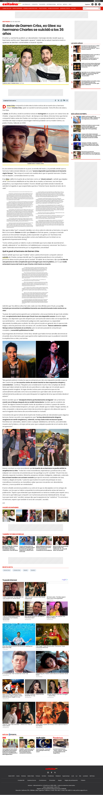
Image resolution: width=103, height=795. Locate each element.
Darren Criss (7, 570)
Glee (7, 179)
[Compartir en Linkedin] (64, 100)
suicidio (5, 257)
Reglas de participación (71, 780)
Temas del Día (6, 8)
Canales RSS (21, 780)
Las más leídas (77, 43)
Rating (73, 8)
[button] (66, 47)
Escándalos (26, 4)
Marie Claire (31, 776)
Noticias (23, 776)
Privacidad (52, 780)
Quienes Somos (31, 780)
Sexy (70, 4)
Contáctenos (42, 780)
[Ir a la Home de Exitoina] (11, 4)
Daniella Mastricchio (30, 8)
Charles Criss (17, 570)
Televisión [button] (42, 4)
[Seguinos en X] (99, 4)
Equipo (60, 780)
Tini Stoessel (43, 8)
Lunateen (85, 776)
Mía (80, 776)
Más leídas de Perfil (79, 114)
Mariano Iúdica (65, 8)
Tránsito (83, 780)
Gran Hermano (17, 8)
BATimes (92, 776)
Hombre (44, 776)
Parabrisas (51, 776)
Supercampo (66, 776)
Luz (76, 776)
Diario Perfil (11, 776)
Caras (18, 776)
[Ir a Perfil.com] (97, 1)
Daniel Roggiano (53, 8)
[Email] (67, 101)
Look (72, 776)
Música (65, 4)
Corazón (35, 4)
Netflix (59, 4)
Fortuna (38, 776)
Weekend (58, 776)
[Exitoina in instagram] (92, 4)
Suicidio (33, 570)
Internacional (51, 4)
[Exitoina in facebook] (96, 4)
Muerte (25, 570)
